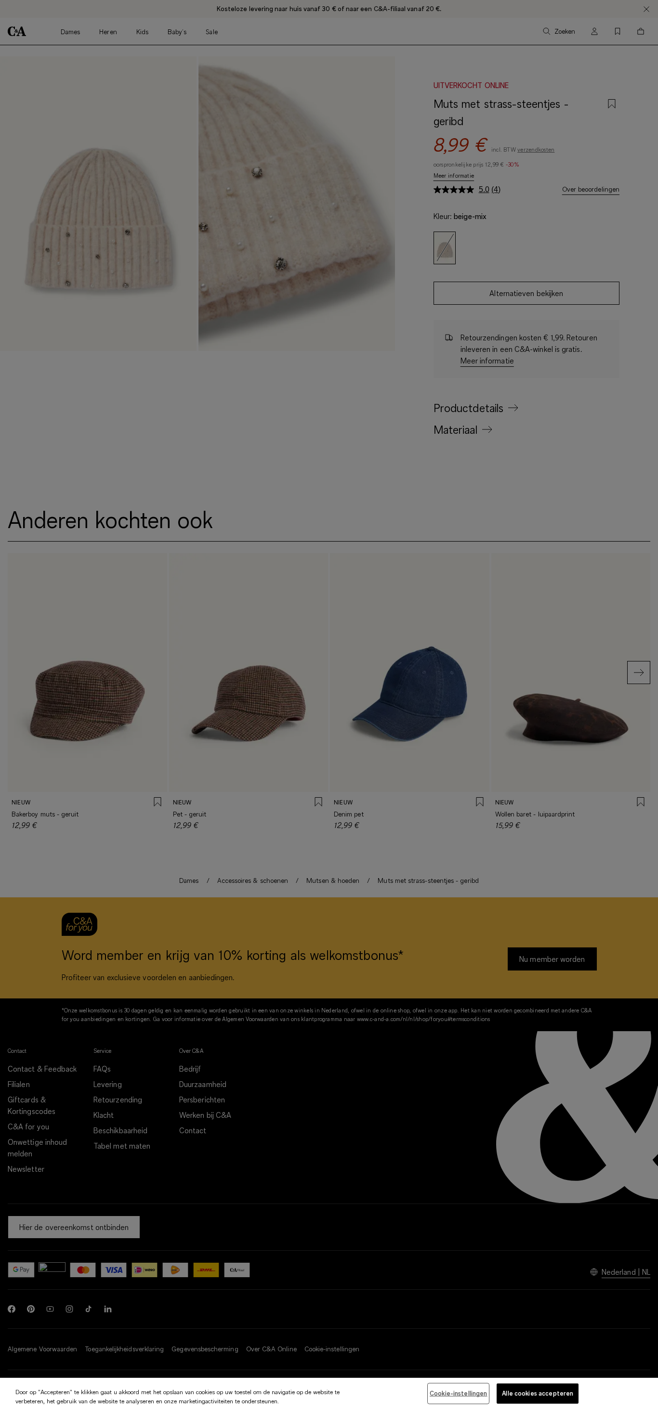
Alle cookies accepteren (537, 1393)
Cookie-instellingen (458, 1393)
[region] (329, 1394)
